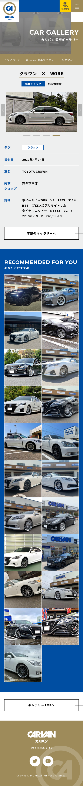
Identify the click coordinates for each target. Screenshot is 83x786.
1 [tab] (27, 135)
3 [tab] (46, 135)
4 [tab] (56, 135)
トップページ (12, 59)
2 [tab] (37, 135)
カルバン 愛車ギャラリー (41, 59)
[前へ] (3, 110)
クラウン (32, 147)
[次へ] (80, 110)
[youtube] (48, 761)
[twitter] (35, 761)
